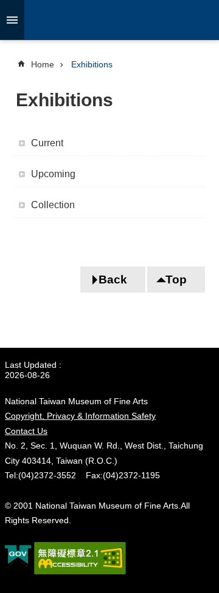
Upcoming (53, 174)
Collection (53, 205)
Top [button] (176, 279)
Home (42, 64)
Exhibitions (92, 64)
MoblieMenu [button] (12, 19)
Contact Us (26, 431)
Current (47, 143)
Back (113, 279)
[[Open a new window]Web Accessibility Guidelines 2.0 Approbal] (80, 558)
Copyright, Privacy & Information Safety (80, 416)
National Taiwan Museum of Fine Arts (109, 20)
